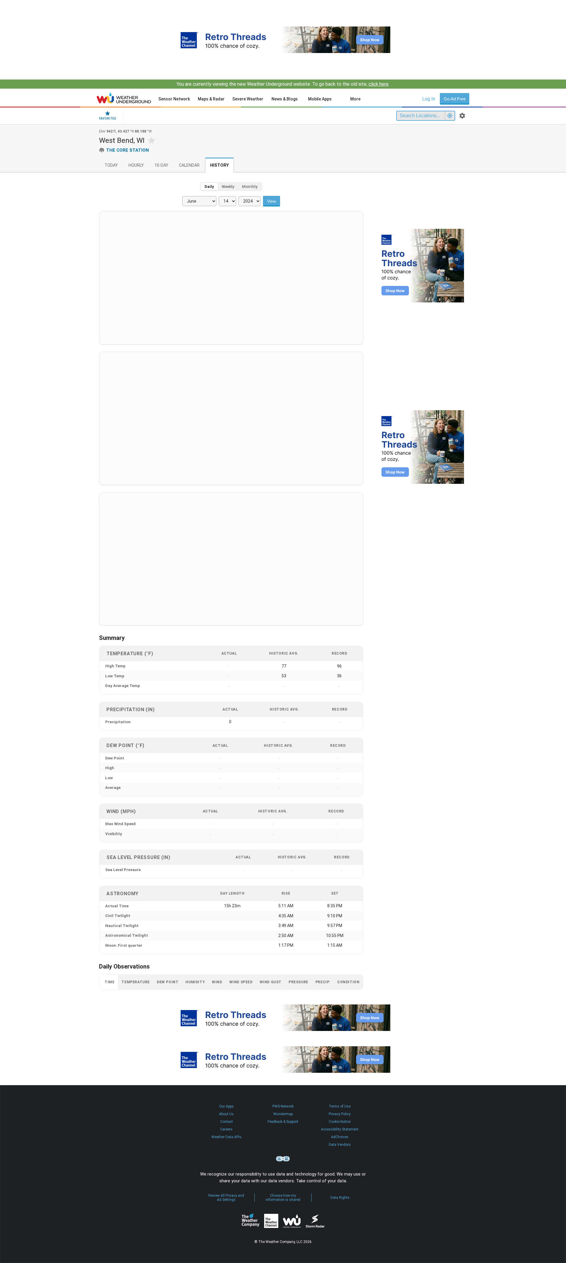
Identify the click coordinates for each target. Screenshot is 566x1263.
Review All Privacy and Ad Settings (226, 1198)
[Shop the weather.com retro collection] (283, 40)
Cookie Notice (340, 1122)
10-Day (161, 165)
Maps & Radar (211, 99)
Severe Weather (247, 99)
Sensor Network (174, 99)
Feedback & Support (283, 1122)
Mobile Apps (320, 99)
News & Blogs (285, 99)
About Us (226, 1114)
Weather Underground (292, 1221)
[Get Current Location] (450, 115)
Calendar (189, 165)
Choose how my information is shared (283, 1198)
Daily (209, 186)
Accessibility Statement (339, 1129)
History (219, 165)
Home (124, 97)
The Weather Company (250, 1221)
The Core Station (127, 150)
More (355, 99)
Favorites (107, 118)
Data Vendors (340, 1145)
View (271, 201)
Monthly (250, 186)
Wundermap (283, 1114)
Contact (226, 1122)
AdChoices (339, 1137)
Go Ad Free (455, 98)
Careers (226, 1129)
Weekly (228, 186)
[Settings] (462, 116)
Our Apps (226, 1106)
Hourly (136, 165)
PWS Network (283, 1106)
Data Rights (340, 1198)
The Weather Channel (271, 1221)
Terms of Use (340, 1106)
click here (378, 84)
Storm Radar (315, 1220)
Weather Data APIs (226, 1137)
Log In (428, 99)
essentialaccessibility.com (283, 1158)
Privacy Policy (340, 1114)
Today (111, 165)
